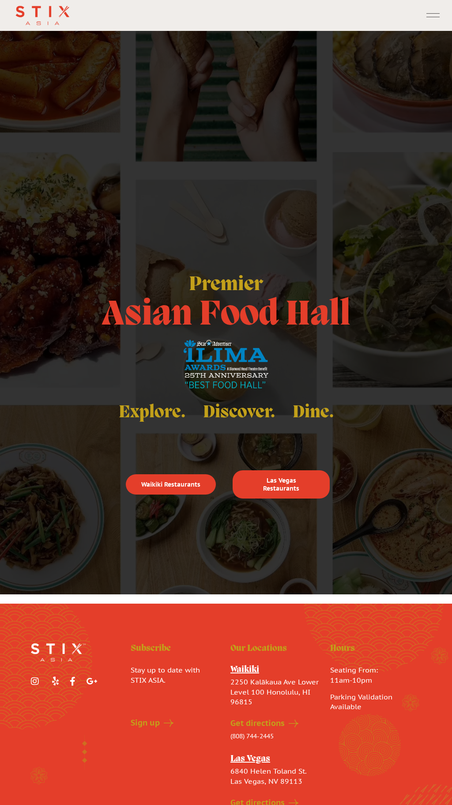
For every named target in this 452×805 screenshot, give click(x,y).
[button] (433, 16)
